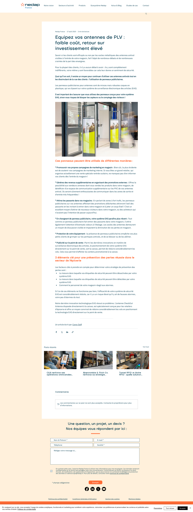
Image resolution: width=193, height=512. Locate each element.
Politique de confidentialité (26, 509)
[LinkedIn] (92, 489)
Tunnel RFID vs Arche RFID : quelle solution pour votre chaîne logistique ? (130, 374)
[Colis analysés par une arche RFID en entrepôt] (132, 360)
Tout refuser (170, 508)
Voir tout (146, 347)
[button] (66, 5)
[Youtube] (104, 489)
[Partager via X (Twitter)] (62, 332)
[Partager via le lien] (73, 332)
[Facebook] (87, 489)
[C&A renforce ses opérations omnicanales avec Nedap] (60, 360)
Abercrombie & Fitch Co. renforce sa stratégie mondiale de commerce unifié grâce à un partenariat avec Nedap (95, 374)
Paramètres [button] (158, 508)
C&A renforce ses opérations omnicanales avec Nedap (59, 374)
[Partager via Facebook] (56, 332)
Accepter (182, 508)
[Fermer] (190, 508)
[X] (98, 489)
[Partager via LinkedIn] (67, 332)
